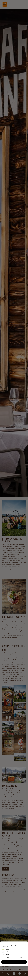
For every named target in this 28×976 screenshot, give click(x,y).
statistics (7, 951)
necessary (7, 949)
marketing (7, 954)
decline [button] (20, 957)
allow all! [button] (14, 962)
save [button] (8, 957)
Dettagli (5, 868)
